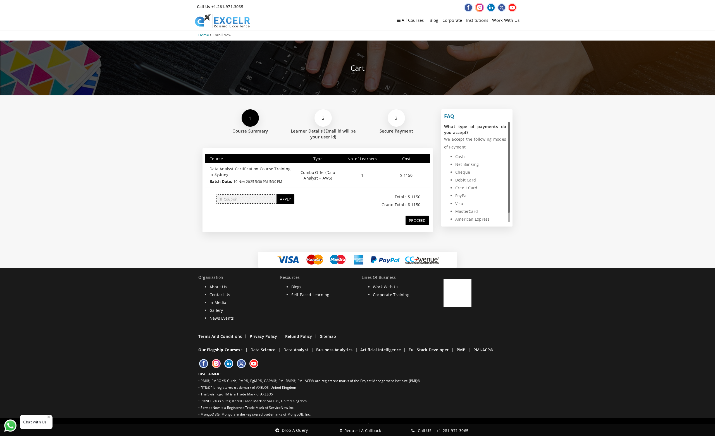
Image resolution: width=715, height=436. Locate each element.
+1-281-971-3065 (452, 430)
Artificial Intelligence (380, 349)
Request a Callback (361, 430)
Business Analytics (334, 349)
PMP (461, 349)
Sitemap (328, 336)
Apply (285, 199)
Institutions (477, 20)
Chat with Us (35, 421)
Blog (434, 20)
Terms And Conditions (220, 336)
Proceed (417, 220)
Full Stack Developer (429, 349)
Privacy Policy (263, 336)
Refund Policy (298, 336)
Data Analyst (296, 349)
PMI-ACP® (483, 349)
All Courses (412, 20)
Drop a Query (293, 430)
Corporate (452, 20)
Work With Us (505, 20)
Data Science (263, 349)
